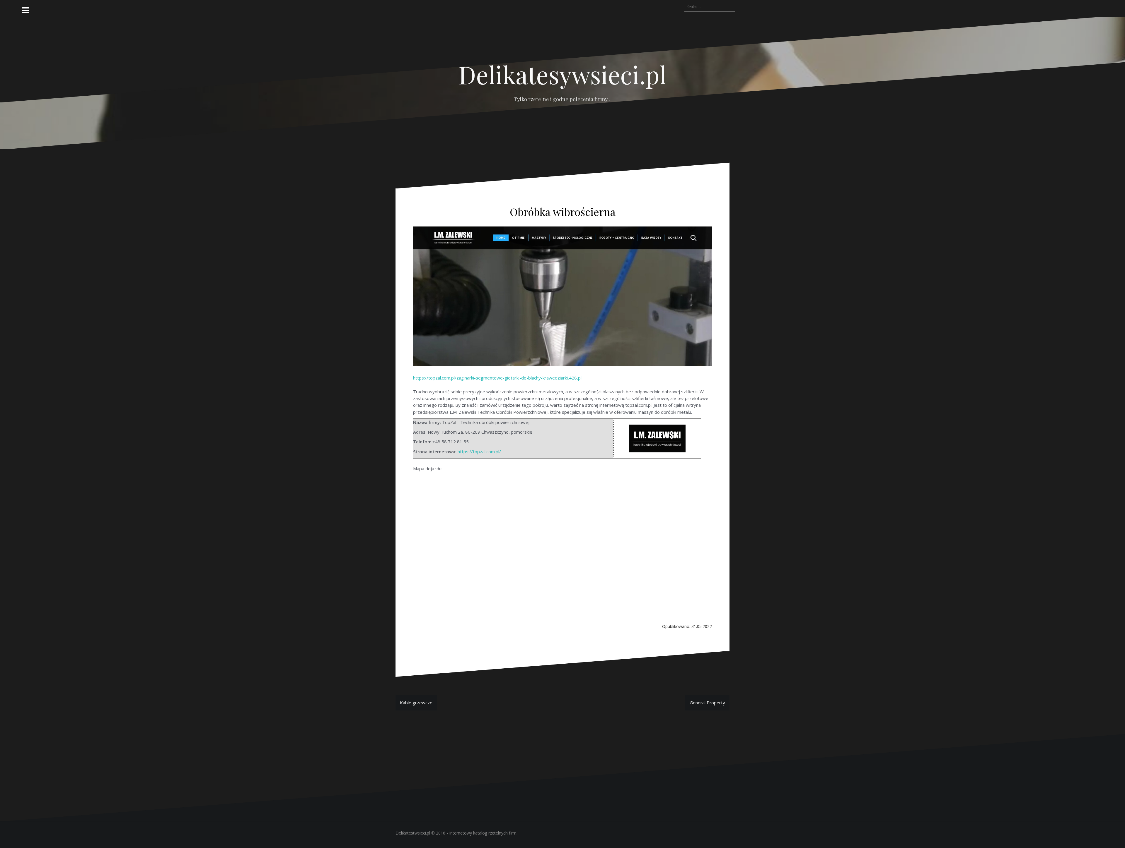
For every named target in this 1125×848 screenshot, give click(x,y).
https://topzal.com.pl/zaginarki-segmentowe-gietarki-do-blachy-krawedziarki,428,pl (497, 378)
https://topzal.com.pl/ (479, 451)
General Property (707, 702)
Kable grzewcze (416, 702)
